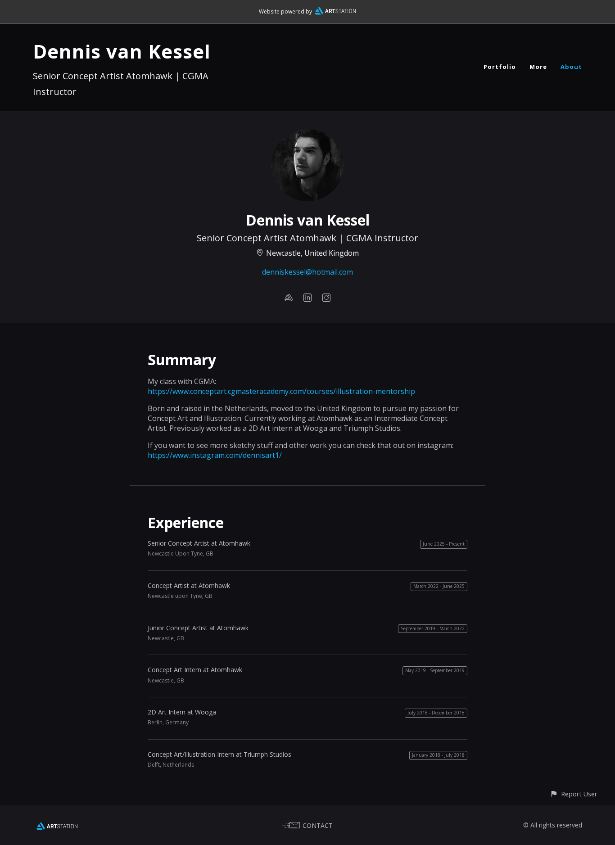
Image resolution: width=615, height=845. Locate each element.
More (538, 67)
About (571, 67)
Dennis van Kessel (122, 51)
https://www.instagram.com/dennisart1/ (215, 455)
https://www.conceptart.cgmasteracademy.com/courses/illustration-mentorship (281, 391)
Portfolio (500, 67)
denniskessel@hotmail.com (307, 272)
